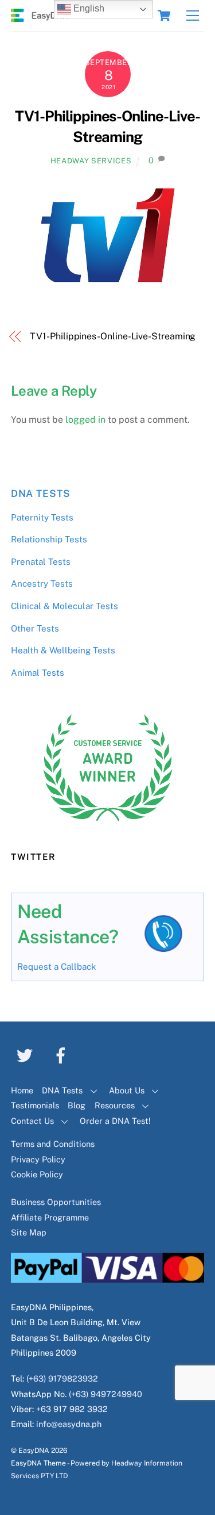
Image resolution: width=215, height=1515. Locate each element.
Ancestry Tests (42, 583)
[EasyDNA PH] (39, 17)
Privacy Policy (38, 1159)
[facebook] (63, 1054)
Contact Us (32, 1121)
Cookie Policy (37, 1174)
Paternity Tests (42, 517)
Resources (115, 1105)
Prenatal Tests (41, 562)
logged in (85, 419)
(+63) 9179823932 (62, 1378)
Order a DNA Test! (115, 1121)
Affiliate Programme (50, 1217)
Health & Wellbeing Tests (63, 650)
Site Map (28, 1232)
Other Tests (35, 628)
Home (22, 1090)
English (87, 8)
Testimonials (35, 1105)
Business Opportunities (56, 1202)
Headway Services (90, 160)
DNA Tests (41, 493)
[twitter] (26, 1054)
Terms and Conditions (53, 1144)
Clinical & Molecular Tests (64, 606)
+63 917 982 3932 (72, 1409)
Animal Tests (37, 673)
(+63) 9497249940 (105, 1394)
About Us (126, 1090)
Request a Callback (56, 966)
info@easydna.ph (68, 1424)
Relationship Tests (49, 539)
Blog (76, 1105)
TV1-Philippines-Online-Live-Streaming (113, 336)
